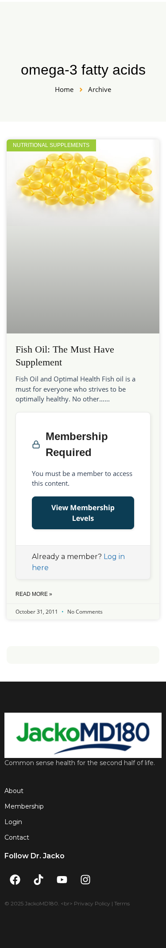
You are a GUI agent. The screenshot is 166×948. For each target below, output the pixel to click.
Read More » (33, 594)
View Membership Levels (83, 513)
